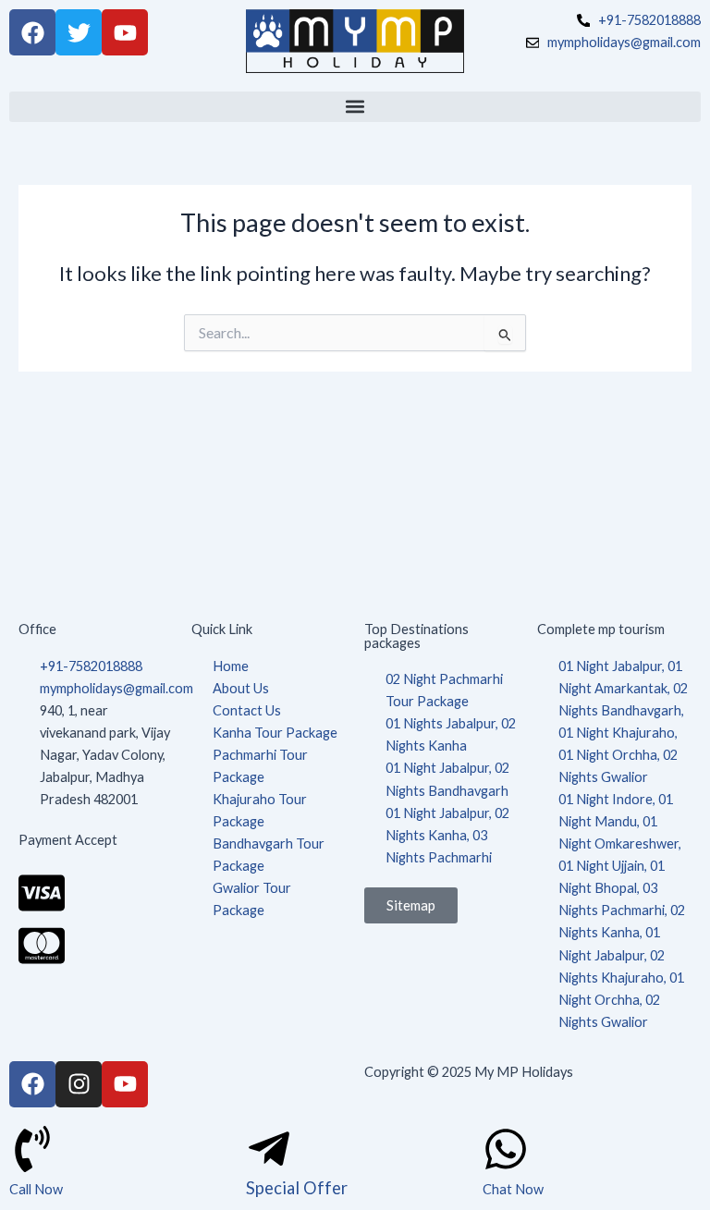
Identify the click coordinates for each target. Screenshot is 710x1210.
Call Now (36, 1189)
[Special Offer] (269, 1149)
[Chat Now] (506, 1149)
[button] (355, 107)
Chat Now (513, 1189)
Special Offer (297, 1188)
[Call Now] (32, 1149)
